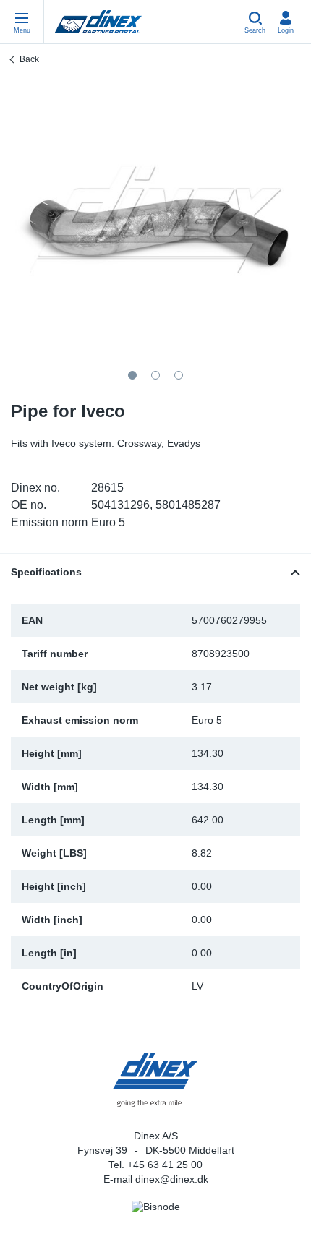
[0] (155, 219)
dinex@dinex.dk (171, 1179)
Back (29, 59)
